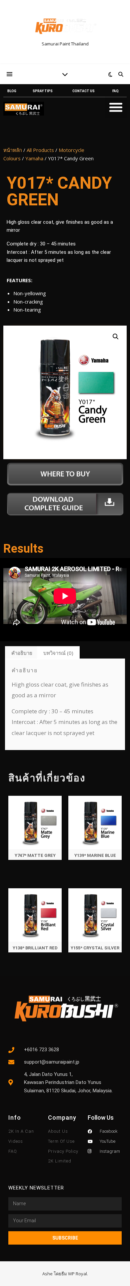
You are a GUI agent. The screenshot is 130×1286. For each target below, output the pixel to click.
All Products (40, 150)
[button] (116, 107)
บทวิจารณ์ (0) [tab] (58, 653)
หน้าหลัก (12, 150)
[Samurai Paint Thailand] (65, 26)
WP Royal (77, 1274)
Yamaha (34, 158)
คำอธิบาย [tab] (21, 653)
